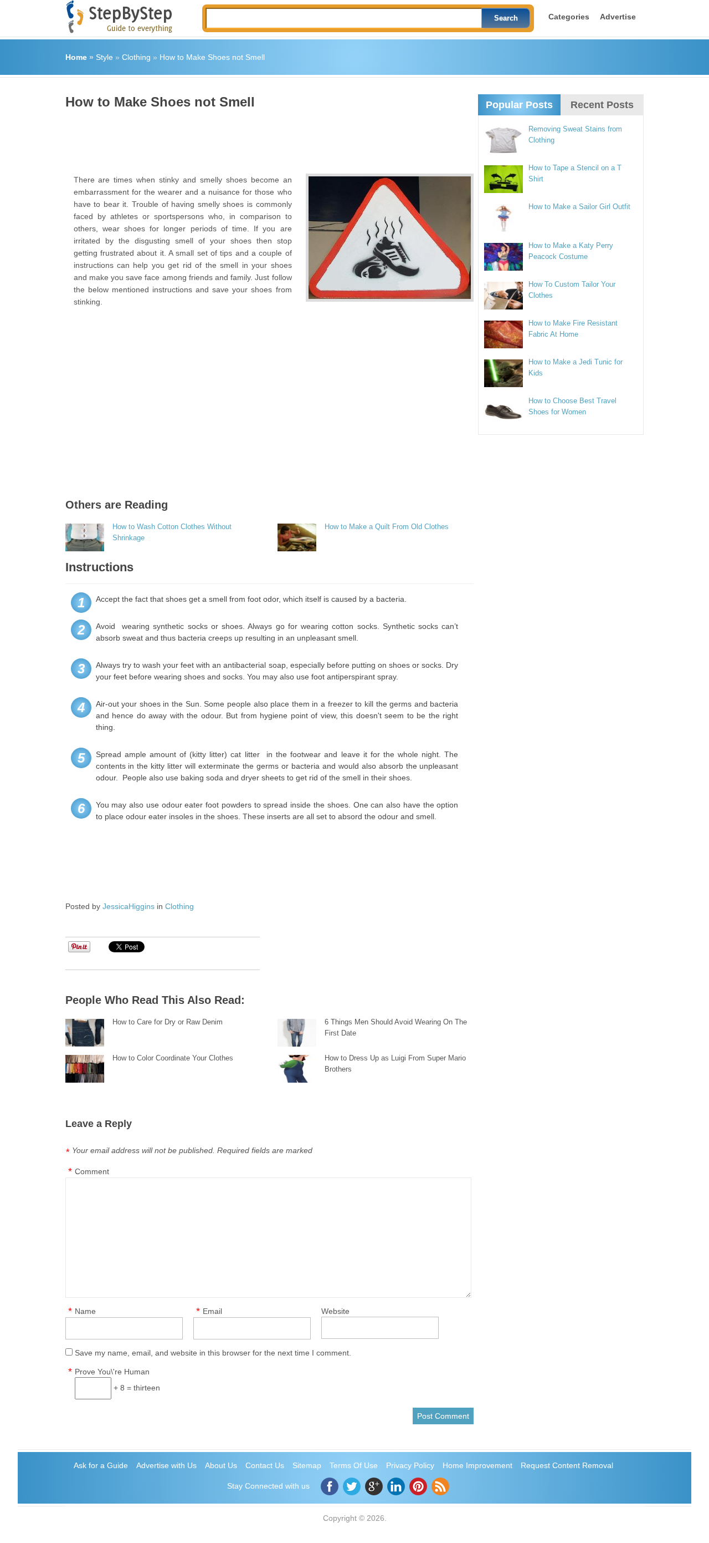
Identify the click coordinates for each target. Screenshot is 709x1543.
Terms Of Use (354, 1465)
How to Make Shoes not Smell (212, 57)
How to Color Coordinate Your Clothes (172, 1058)
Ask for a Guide (101, 1465)
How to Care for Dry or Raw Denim (167, 1022)
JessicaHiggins (128, 906)
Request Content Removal (567, 1465)
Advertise (618, 16)
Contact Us (264, 1465)
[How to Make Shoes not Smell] (390, 238)
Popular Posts (519, 104)
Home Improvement (477, 1465)
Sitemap (306, 1465)
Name (85, 1311)
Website (335, 1311)
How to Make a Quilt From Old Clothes (387, 526)
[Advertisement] (267, 138)
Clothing (136, 57)
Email (212, 1311)
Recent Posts (602, 104)
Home (76, 57)
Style (104, 57)
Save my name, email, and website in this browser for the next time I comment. (213, 1352)
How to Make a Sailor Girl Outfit (579, 206)
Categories (568, 16)
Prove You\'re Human (112, 1371)
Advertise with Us (166, 1465)
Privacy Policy (410, 1465)
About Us (221, 1465)
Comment (92, 1171)
